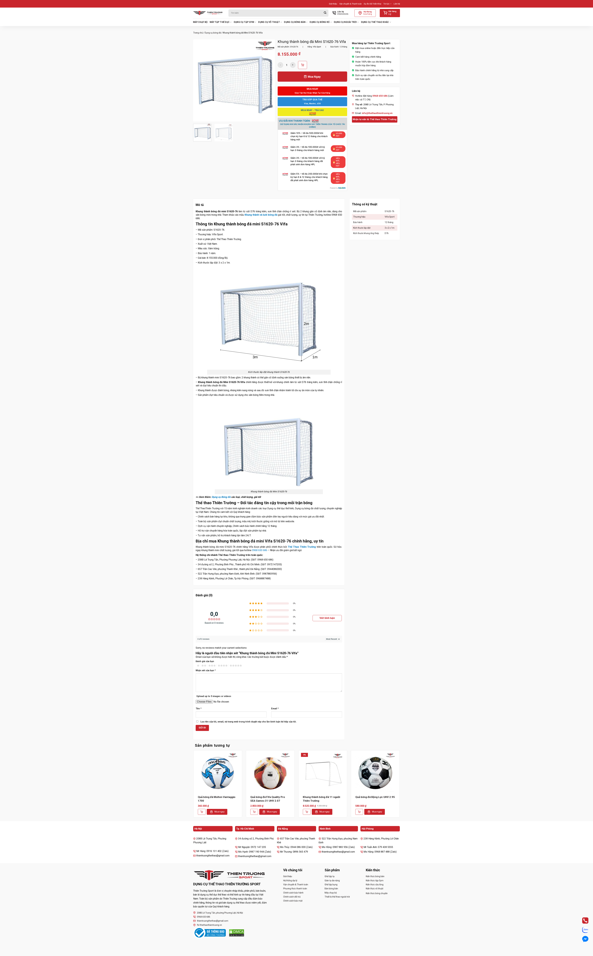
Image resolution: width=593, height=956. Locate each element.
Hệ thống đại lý (290, 880)
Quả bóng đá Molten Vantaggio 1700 (216, 798)
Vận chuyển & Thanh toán (350, 4)
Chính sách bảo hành (293, 892)
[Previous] (199, 80)
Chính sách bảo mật (293, 901)
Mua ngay (219, 811)
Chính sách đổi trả (292, 896)
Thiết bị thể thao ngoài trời (337, 896)
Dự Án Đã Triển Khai (372, 4)
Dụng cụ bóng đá (213, 32)
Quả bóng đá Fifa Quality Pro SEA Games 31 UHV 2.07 (267, 798)
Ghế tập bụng (331, 884)
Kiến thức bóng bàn (375, 876)
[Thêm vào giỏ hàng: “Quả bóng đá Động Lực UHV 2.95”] (359, 812)
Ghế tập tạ (329, 876)
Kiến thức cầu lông (374, 884)
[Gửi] (325, 13)
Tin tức (386, 4)
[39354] (302, 65)
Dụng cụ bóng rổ (320, 22)
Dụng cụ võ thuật (269, 22)
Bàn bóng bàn (331, 888)
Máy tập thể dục (219, 22)
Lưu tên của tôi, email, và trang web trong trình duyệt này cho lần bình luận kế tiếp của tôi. (248, 721)
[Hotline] (582, 920)
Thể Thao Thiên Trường (302, 546)
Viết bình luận (327, 618)
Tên (199, 708)
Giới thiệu (333, 4)
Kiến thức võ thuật (374, 888)
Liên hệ (397, 4)
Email (275, 708)
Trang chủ (198, 32)
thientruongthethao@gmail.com (212, 921)
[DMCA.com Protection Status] (236, 933)
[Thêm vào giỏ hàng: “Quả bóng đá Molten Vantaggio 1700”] (202, 812)
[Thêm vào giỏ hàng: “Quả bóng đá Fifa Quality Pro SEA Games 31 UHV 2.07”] (254, 812)
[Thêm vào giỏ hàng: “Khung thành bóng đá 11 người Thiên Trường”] (307, 812)
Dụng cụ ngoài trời (345, 22)
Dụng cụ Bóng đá (221, 497)
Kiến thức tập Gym (374, 880)
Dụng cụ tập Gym (244, 22)
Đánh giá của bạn (205, 661)
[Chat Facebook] (582, 939)
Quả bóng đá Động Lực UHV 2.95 (375, 797)
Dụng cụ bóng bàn (294, 22)
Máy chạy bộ (200, 22)
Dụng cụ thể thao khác (375, 22)
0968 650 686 (259, 550)
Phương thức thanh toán (295, 888)
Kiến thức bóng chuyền (377, 893)
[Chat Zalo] (582, 930)
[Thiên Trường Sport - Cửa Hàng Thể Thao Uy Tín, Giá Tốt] (208, 13)
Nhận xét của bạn (206, 670)
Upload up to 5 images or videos (213, 696)
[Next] (270, 80)
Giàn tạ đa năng (332, 880)
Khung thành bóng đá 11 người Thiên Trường (321, 798)
